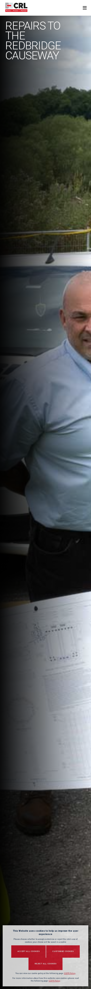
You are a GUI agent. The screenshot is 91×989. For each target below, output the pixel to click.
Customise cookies (63, 951)
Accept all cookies (28, 951)
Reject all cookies (46, 964)
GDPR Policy (69, 973)
